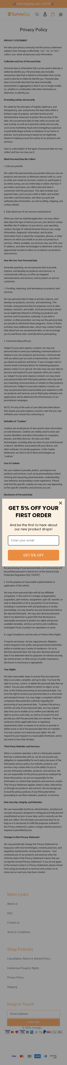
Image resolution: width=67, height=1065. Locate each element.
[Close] (60, 503)
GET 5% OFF (33, 555)
